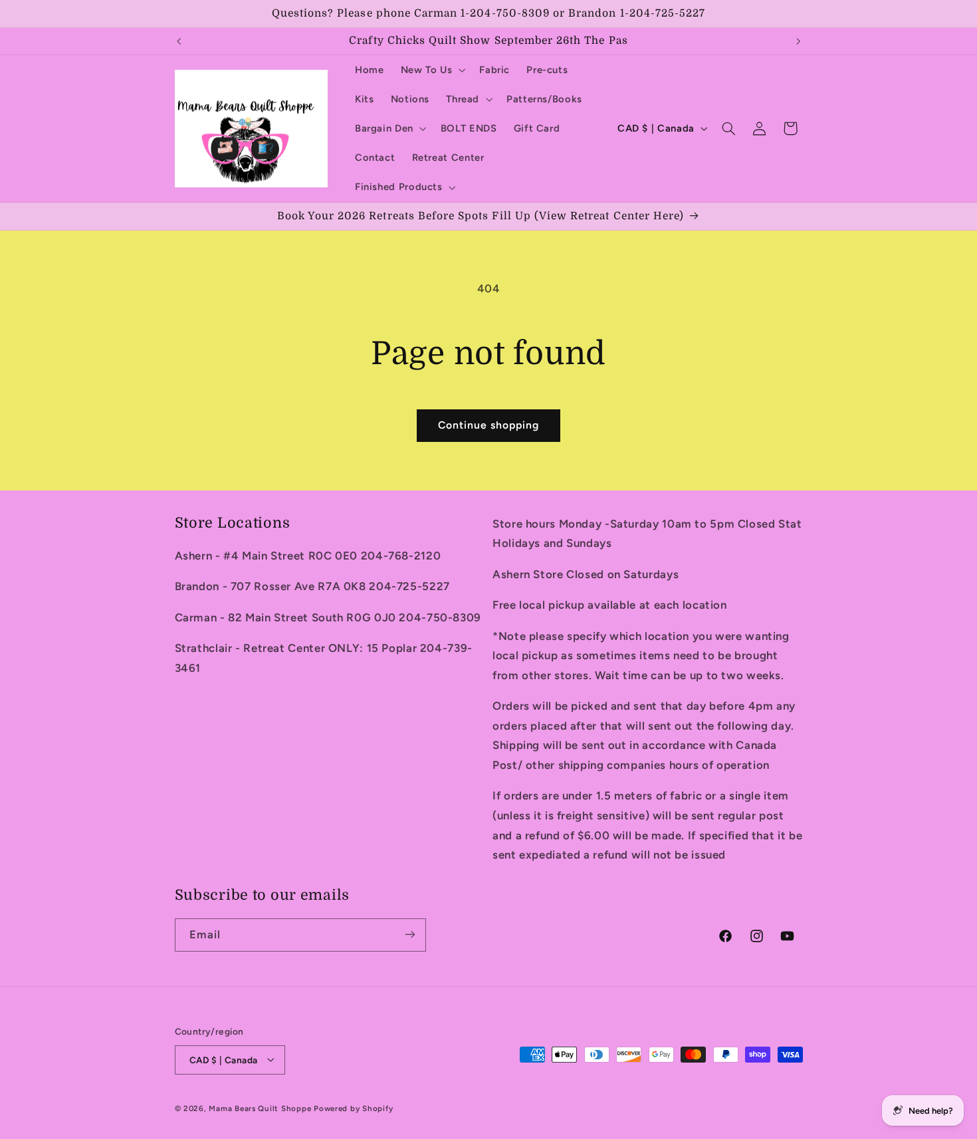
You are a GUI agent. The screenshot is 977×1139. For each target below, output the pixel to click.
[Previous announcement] (178, 41)
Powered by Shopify (353, 1107)
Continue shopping (489, 425)
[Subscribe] (409, 934)
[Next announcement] (798, 41)
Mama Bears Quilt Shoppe (260, 1107)
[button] (431, 69)
